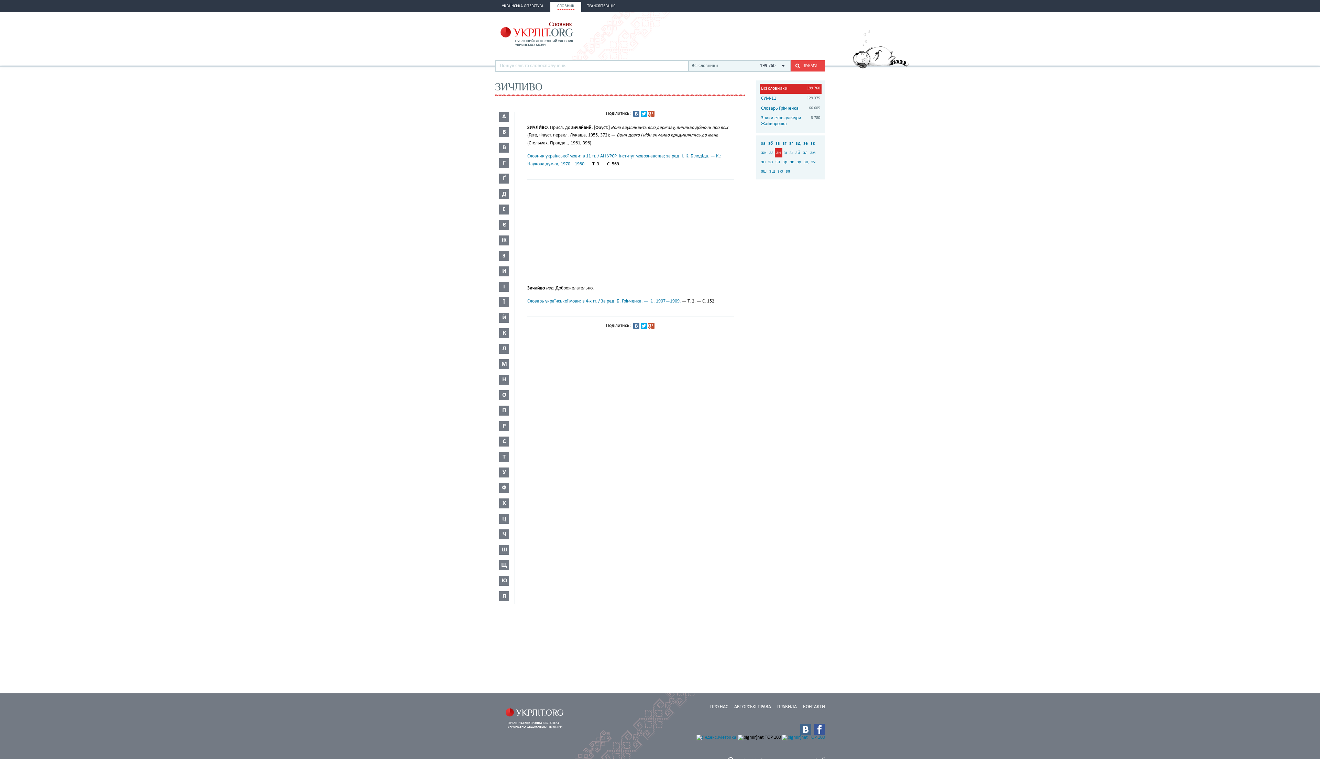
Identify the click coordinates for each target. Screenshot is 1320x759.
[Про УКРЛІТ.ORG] (880, 67)
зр (785, 162)
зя (788, 171)
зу (799, 162)
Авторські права (752, 707)
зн (763, 162)
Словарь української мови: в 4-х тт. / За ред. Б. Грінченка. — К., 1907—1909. (604, 301)
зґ (791, 143)
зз (771, 152)
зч (813, 162)
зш (764, 171)
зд (798, 143)
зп (778, 162)
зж (764, 152)
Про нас (719, 707)
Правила (787, 707)
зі (785, 152)
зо (770, 162)
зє (813, 143)
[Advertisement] (744, 33)
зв (778, 143)
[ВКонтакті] (636, 114)
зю (780, 171)
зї (791, 152)
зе (805, 143)
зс (792, 162)
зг (784, 143)
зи (778, 152)
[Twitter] (644, 114)
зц (806, 162)
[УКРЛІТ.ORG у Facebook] (819, 729)
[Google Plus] (651, 114)
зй (797, 152)
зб (770, 143)
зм (812, 152)
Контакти (814, 707)
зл (805, 152)
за (763, 143)
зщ (772, 171)
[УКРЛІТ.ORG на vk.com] (805, 729)
